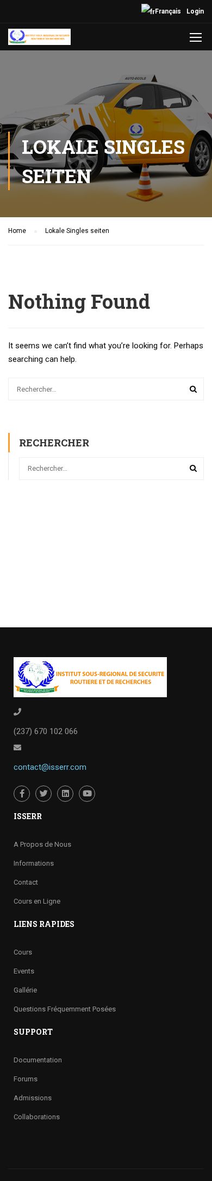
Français (168, 11)
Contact (26, 882)
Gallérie (25, 990)
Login (195, 11)
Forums (26, 1079)
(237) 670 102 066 (46, 731)
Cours (23, 952)
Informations (34, 863)
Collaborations (37, 1117)
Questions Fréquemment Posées (65, 1009)
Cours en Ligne (37, 901)
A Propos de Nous (42, 844)
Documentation (38, 1060)
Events (24, 971)
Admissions (33, 1098)
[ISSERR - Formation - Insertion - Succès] (39, 39)
